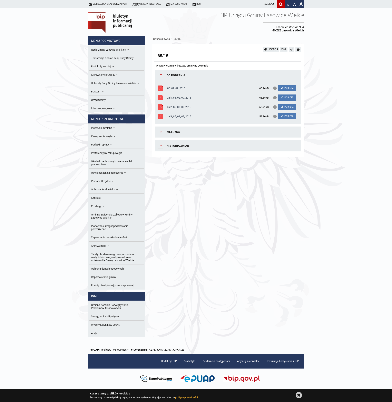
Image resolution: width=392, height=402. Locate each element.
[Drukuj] (298, 49)
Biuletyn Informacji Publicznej (121, 22)
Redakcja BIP (169, 361)
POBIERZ (289, 88)
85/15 (177, 38)
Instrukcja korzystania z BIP (283, 361)
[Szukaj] (281, 4)
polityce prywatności (186, 397)
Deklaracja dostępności (216, 361)
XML (284, 49)
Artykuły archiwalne (248, 361)
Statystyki (189, 361)
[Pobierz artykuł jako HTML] (291, 49)
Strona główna (161, 38)
